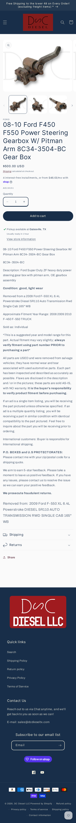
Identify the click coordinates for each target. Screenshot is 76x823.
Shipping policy (60, 809)
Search (11, 652)
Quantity (8, 193)
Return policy (16, 669)
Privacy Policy (16, 677)
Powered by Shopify (41, 804)
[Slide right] (72, 105)
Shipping (7, 171)
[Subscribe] (60, 745)
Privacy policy (18, 809)
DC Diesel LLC (22, 804)
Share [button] (11, 557)
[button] (5, 22)
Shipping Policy (17, 660)
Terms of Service (18, 686)
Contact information (40, 815)
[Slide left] (4, 105)
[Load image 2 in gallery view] (38, 104)
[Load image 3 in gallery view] (58, 104)
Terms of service (39, 809)
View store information (21, 239)
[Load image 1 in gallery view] (18, 104)
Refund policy (63, 803)
